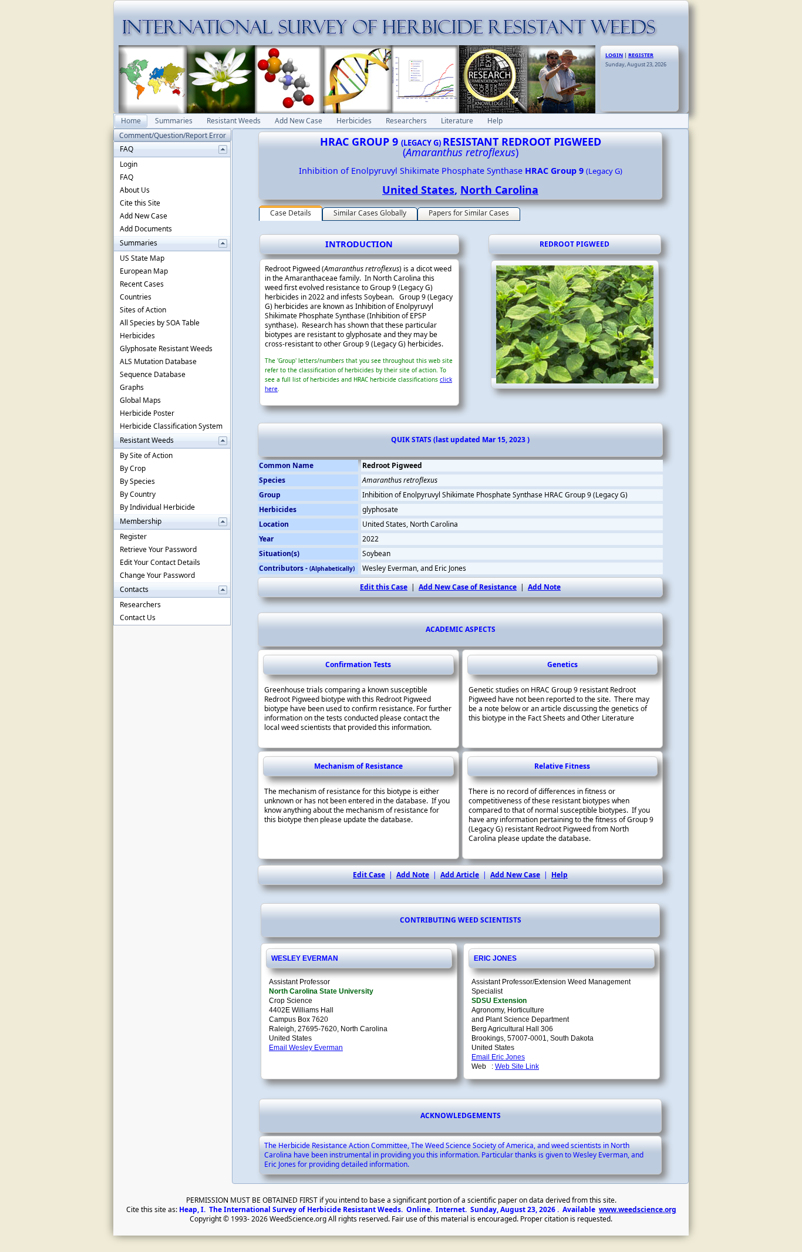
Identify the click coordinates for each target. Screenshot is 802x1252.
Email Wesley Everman (306, 1048)
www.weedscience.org (637, 1209)
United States (418, 190)
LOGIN (614, 55)
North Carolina (499, 190)
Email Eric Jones (498, 1057)
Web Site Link (517, 1066)
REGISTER (640, 55)
